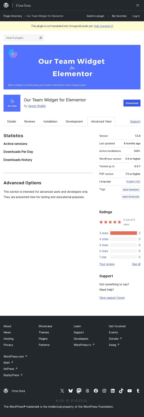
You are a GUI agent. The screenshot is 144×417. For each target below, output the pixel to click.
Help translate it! (103, 25)
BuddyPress (13, 375)
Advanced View (101, 121)
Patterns (44, 345)
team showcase (131, 196)
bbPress (11, 369)
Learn (77, 326)
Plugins (43, 338)
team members (131, 189)
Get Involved (117, 326)
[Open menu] (138, 5)
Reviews (29, 121)
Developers (81, 338)
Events (113, 332)
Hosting (9, 338)
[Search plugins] (40, 37)
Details (11, 121)
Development (74, 121)
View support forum (112, 297)
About (7, 326)
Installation (50, 121)
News (7, 332)
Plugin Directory (13, 15)
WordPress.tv (84, 345)
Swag (114, 345)
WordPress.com (15, 356)
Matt (8, 362)
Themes (44, 332)
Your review (106, 264)
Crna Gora (18, 391)
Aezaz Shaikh (37, 106)
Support (135, 121)
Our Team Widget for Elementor (55, 99)
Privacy (8, 345)
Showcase (45, 326)
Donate (115, 338)
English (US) (133, 181)
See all (136, 264)
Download (132, 103)
